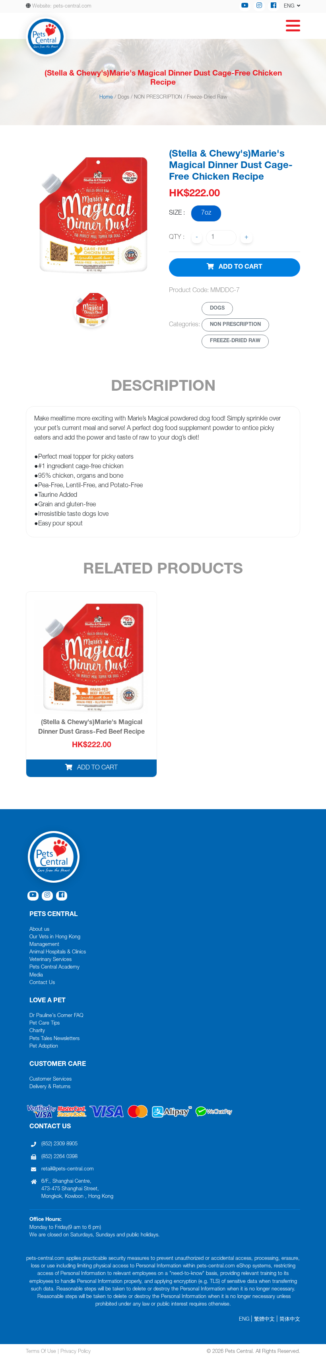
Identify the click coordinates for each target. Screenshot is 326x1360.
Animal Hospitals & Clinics (57, 952)
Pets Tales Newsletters (54, 1039)
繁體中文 (264, 1319)
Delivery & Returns (49, 1087)
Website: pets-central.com (61, 6)
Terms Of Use (41, 1351)
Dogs (123, 97)
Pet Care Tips (44, 1023)
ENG (244, 1319)
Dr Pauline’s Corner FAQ (56, 1016)
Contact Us (42, 983)
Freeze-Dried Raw (207, 97)
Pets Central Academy (54, 967)
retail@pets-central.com (67, 1169)
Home (106, 97)
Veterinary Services (50, 960)
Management (44, 944)
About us (39, 929)
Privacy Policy (75, 1351)
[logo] (46, 36)
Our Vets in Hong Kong (54, 937)
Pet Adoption (43, 1046)
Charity (37, 1031)
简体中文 (289, 1319)
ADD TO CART (239, 267)
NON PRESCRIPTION (158, 97)
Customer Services (50, 1079)
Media (36, 975)
